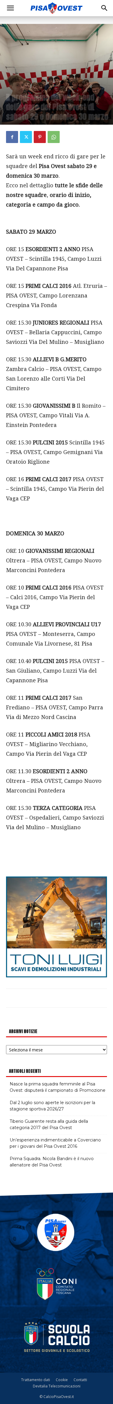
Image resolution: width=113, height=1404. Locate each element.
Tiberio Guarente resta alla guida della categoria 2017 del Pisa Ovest (49, 1124)
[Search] (104, 8)
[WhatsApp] (54, 137)
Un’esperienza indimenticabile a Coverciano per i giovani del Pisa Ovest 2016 (55, 1143)
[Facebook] (12, 137)
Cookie (62, 1379)
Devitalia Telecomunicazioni (56, 1386)
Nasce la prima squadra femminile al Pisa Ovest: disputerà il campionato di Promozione (57, 1087)
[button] (10, 8)
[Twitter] (26, 137)
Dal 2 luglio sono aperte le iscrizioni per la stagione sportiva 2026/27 (52, 1106)
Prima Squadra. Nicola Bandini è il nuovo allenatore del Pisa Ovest (52, 1162)
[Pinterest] (40, 137)
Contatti (80, 1379)
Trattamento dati (35, 1379)
